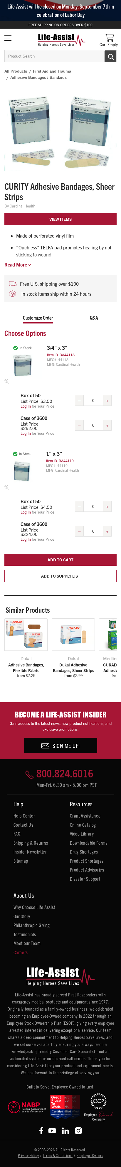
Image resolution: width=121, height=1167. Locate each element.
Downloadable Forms (89, 843)
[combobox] (60, 56)
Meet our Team (27, 943)
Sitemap (21, 861)
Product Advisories (87, 869)
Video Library (82, 833)
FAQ (17, 833)
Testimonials (25, 934)
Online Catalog (83, 825)
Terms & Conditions (58, 1155)
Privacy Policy (28, 1155)
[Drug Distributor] (27, 1107)
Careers (21, 952)
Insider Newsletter (30, 851)
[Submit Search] (104, 56)
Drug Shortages (84, 851)
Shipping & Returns (31, 843)
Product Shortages (87, 861)
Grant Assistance (85, 815)
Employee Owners (90, 1155)
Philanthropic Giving (32, 925)
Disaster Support (85, 879)
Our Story (22, 916)
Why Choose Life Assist (34, 907)
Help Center (24, 815)
